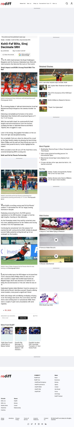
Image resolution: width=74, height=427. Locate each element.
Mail (24, 3)
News (28, 3)
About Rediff (2, 419)
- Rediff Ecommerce (39, 384)
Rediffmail (37, 377)
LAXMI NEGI (6, 51)
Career (15, 405)
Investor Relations (36, 419)
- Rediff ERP (37, 391)
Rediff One (37, 380)
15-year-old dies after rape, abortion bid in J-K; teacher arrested (56, 163)
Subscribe (23, 318)
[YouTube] (42, 424)
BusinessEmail (42, 3)
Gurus (48, 3)
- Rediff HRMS (38, 387)
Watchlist (3, 408)
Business (57, 380)
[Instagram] (39, 424)
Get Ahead (57, 389)
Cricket (8, 40)
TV (50, 3)
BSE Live (3, 401)
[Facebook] (35, 424)
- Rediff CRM (37, 389)
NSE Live (3, 403)
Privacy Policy (17, 419)
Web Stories (44, 216)
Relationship (17, 408)
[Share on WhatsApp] (28, 424)
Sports (56, 384)
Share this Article (9, 54)
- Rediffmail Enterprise (40, 382)
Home (21, 3)
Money (34, 3)
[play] (56, 224)
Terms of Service (26, 419)
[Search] (66, 3)
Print (36, 315)
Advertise (11, 418)
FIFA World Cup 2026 (46, 305)
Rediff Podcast (58, 396)
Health (15, 401)
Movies (56, 382)
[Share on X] (32, 424)
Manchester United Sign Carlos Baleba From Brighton (55, 159)
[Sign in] (71, 3)
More (54, 3)
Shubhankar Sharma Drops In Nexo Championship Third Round (57, 150)
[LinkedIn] (45, 424)
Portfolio (3, 410)
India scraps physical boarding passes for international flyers (54, 154)
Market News (4, 405)
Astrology (57, 394)
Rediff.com (58, 418)
